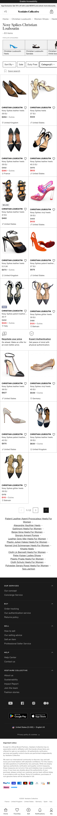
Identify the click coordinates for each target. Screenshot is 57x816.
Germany (38, 802)
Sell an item (10, 639)
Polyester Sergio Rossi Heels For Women (27, 565)
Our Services (11, 586)
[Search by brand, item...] (5, 11)
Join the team (11, 688)
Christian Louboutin (21, 19)
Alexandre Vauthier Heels (27, 525)
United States (29, 802)
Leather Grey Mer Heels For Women (27, 538)
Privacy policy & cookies (27, 734)
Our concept (10, 590)
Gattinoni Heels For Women (27, 528)
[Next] (35, 510)
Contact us (9, 661)
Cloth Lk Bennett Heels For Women (27, 552)
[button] (51, 11)
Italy (50, 802)
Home (5, 19)
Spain (46, 802)
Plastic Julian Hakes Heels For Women (27, 542)
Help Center (10, 657)
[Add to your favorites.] (25, 107)
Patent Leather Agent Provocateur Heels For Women (28, 520)
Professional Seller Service (17, 643)
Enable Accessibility (28, 1)
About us (8, 675)
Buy (6, 604)
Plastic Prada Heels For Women (27, 559)
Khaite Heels (27, 548)
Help (6, 652)
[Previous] (21, 510)
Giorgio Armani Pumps (27, 535)
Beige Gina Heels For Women (27, 532)
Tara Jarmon (28, 569)
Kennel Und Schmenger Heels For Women (27, 545)
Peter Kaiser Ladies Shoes (27, 555)
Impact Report (11, 683)
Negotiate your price (12, 338)
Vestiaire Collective (16, 670)
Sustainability (11, 679)
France (7, 802)
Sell (6, 626)
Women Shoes (41, 19)
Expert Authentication (40, 338)
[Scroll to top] (46, 510)
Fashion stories (11, 692)
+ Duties (10, 117)
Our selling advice (13, 635)
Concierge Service (13, 594)
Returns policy (11, 617)
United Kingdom (16, 802)
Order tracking (11, 608)
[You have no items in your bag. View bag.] (51, 11)
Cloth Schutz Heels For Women (26, 562)
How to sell (9, 630)
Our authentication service (17, 612)
